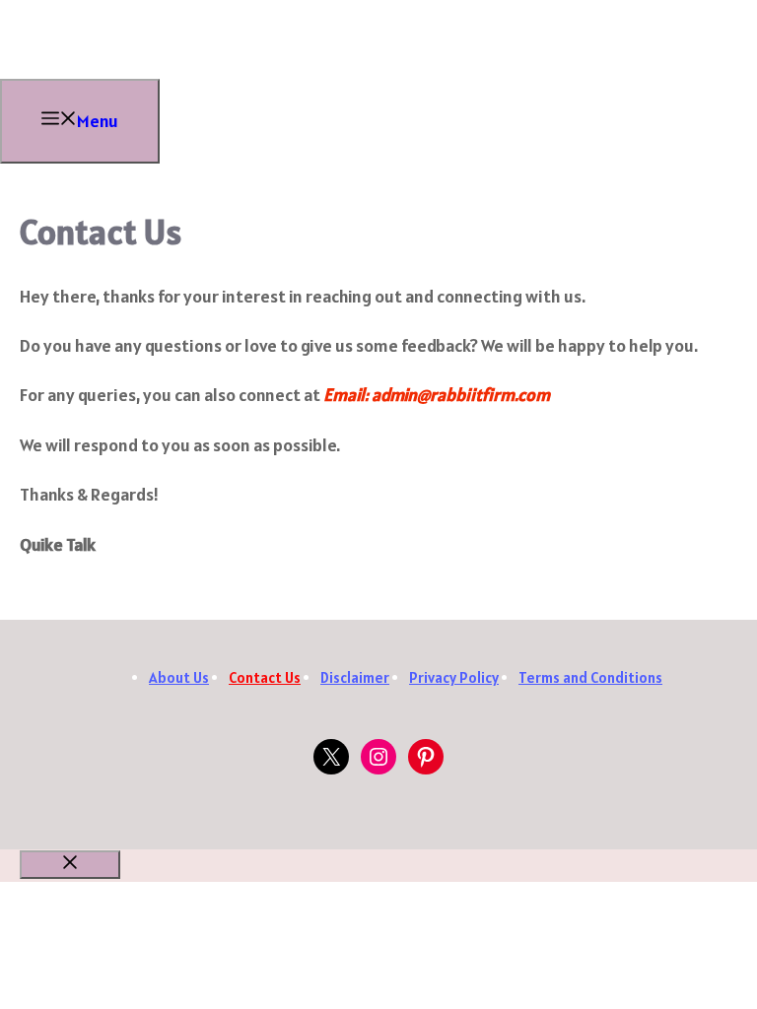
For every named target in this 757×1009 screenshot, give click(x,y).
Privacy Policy (454, 677)
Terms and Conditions (590, 677)
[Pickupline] (59, 72)
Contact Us (265, 677)
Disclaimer (354, 677)
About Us (179, 677)
